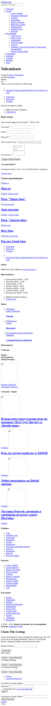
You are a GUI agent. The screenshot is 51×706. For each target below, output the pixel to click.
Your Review (7, 155)
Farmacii (9, 549)
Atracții (9, 615)
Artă (7, 588)
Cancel (4, 658)
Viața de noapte (17, 42)
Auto (11, 75)
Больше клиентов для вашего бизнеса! (9, 386)
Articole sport (11, 611)
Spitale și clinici (12, 581)
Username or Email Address (12, 683)
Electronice (10, 620)
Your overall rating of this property (15, 122)
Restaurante (15, 20)
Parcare (9, 542)
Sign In (9, 676)
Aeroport (11, 77)
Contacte (9, 58)
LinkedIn (24, 90)
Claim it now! (6, 173)
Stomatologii (11, 606)
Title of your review (9, 142)
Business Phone (7, 646)
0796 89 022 (11, 112)
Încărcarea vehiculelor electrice (18, 547)
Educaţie (14, 31)
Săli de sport (11, 609)
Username (5, 127)
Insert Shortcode (15, 658)
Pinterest (31, 90)
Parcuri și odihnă (12, 556)
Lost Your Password (14, 678)
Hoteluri (9, 602)
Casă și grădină (17, 13)
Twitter (17, 90)
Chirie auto (10, 538)
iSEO (21, 626)
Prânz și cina (16, 38)
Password (5, 137)
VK (36, 90)
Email (41, 90)
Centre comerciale (13, 613)
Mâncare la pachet (18, 25)
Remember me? (10, 689)
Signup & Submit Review (11, 159)
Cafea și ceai (16, 36)
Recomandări (11, 34)
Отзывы (9, 101)
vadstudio (12, 626)
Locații (8, 11)
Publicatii (9, 56)
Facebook (10, 90)
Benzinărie (10, 540)
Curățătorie (10, 618)
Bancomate (10, 551)
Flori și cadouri (12, 572)
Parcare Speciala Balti (19, 51)
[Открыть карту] (29, 269)
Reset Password (8, 699)
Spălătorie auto (17, 29)
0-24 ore (14, 45)
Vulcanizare (19, 75)
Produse (9, 598)
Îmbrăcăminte (11, 585)
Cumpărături (16, 40)
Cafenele (14, 18)
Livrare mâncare (12, 567)
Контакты (10, 99)
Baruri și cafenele (18, 22)
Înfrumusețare (16, 27)
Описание (10, 97)
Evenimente (10, 54)
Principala (10, 9)
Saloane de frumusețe (19, 16)
